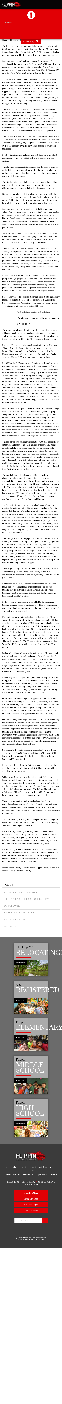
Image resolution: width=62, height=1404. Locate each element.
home (9, 1321)
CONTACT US (10, 1091)
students (37, 1321)
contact (35, 1324)
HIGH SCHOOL (32, 1342)
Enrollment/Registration (19, 1078)
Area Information (14, 1085)
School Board (12, 1071)
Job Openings (8, 22)
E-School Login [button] (31, 1361)
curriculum (32, 1328)
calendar (31, 1331)
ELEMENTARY (29, 1339)
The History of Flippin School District (27, 1064)
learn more (21, 1128)
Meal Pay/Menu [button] (31, 1350)
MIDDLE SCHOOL (47, 1339)
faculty (26, 1321)
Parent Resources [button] (31, 1367)
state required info (14, 1328)
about (18, 1321)
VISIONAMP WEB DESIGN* (34, 1396)
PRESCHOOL (12, 1339)
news (26, 1324)
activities (49, 1321)
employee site (48, 1328)
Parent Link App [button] (31, 1355)
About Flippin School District (22, 1057)
